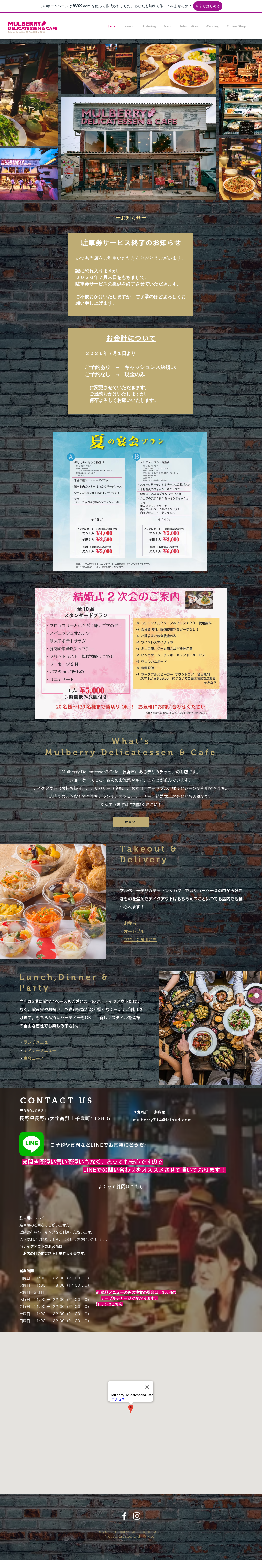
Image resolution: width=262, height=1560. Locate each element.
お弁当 (130, 923)
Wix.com (150, 1536)
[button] (129, 26)
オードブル (134, 931)
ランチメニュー (38, 1042)
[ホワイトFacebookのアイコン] (124, 1516)
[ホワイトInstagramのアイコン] (137, 1516)
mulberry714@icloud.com (162, 1120)
